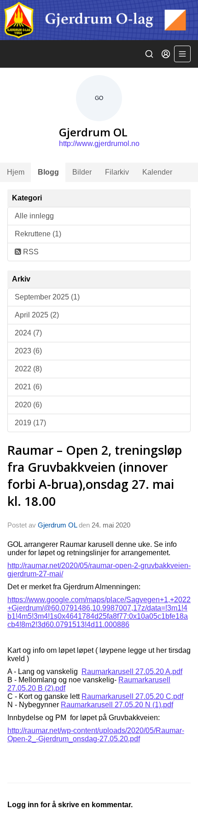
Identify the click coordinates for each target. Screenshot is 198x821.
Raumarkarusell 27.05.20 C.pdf (132, 696)
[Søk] (149, 54)
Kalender (157, 172)
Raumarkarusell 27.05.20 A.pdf (132, 671)
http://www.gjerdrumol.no (99, 143)
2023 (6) (28, 351)
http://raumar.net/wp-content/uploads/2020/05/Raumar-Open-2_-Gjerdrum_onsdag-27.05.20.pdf (95, 735)
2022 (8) (28, 369)
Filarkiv (117, 172)
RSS (30, 252)
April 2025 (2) (37, 315)
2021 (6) (28, 387)
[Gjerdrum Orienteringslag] (99, 20)
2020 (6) (28, 405)
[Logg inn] (165, 54)
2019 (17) (30, 423)
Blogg (48, 172)
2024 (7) (28, 333)
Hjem (15, 172)
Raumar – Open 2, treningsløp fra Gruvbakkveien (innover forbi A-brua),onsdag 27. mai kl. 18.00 (94, 475)
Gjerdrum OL (57, 525)
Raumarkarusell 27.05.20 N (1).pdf (117, 705)
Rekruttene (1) (38, 234)
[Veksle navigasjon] (182, 54)
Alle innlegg (34, 216)
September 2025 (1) (47, 297)
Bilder (82, 172)
